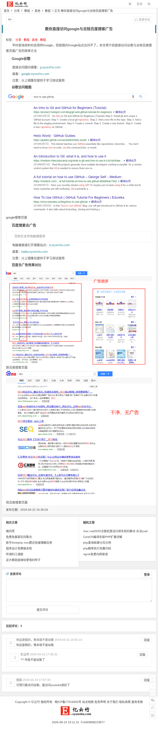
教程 (27, 10)
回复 (147, 640)
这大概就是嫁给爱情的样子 (23, 560)
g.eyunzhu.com (50, 67)
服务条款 (137, 701)
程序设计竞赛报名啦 (19, 548)
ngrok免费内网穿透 (95, 554)
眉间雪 (10, 531)
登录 (139, 4)
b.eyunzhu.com (59, 245)
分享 (17, 10)
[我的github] (152, 708)
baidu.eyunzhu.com (34, 251)
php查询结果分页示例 (97, 542)
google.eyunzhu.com (35, 74)
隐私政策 (125, 701)
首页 (6, 10)
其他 (37, 10)
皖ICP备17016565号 (68, 701)
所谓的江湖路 (14, 554)
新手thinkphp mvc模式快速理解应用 (29, 542)
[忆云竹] (19, 6)
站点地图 (88, 701)
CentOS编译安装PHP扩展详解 (102, 536)
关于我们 (112, 701)
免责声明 (100, 701)
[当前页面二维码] (152, 715)
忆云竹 (35, 701)
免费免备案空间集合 (19, 536)
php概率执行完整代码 (97, 548)
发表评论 (144, 19)
